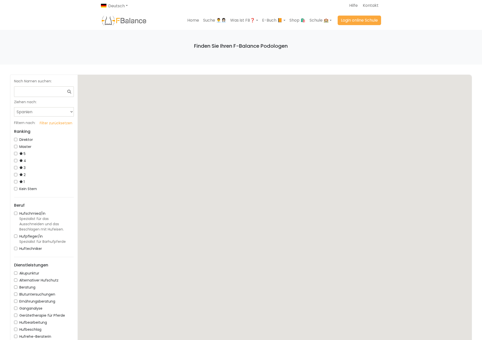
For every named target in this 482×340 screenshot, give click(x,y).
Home (193, 20)
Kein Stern (28, 188)
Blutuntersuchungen (37, 294)
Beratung (27, 287)
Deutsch (116, 6)
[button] (244, 20)
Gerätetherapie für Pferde (42, 315)
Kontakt (371, 5)
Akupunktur (29, 273)
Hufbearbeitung (33, 322)
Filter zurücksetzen (56, 123)
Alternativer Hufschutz (38, 280)
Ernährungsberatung (37, 301)
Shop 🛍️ (297, 20)
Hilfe (353, 5)
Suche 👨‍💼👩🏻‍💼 (214, 20)
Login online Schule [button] (359, 20)
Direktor (26, 139)
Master (25, 146)
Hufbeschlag (30, 329)
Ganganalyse (30, 308)
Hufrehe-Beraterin (35, 336)
